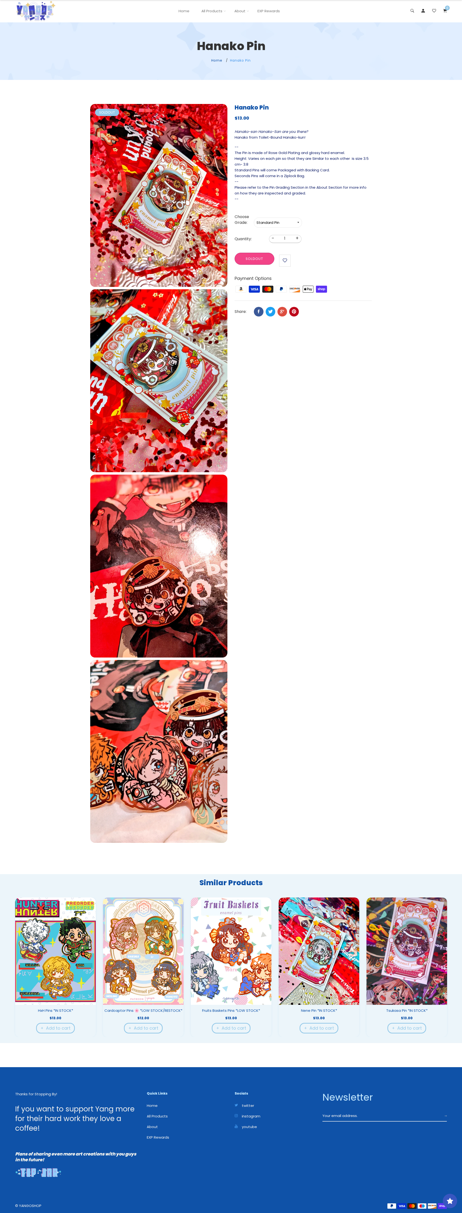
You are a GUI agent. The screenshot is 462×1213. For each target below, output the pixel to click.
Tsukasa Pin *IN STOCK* (407, 1010)
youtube (249, 1126)
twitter (248, 1105)
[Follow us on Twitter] (270, 311)
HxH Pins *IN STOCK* (55, 1010)
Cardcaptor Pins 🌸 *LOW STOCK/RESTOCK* (143, 1010)
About (239, 10)
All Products (211, 10)
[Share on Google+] (282, 311)
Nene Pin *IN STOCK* (319, 1010)
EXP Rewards (268, 10)
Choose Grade (242, 219)
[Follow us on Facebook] (258, 311)
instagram (251, 1116)
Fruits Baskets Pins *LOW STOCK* (231, 1010)
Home (184, 10)
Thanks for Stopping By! (36, 1094)
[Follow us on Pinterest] (294, 311)
